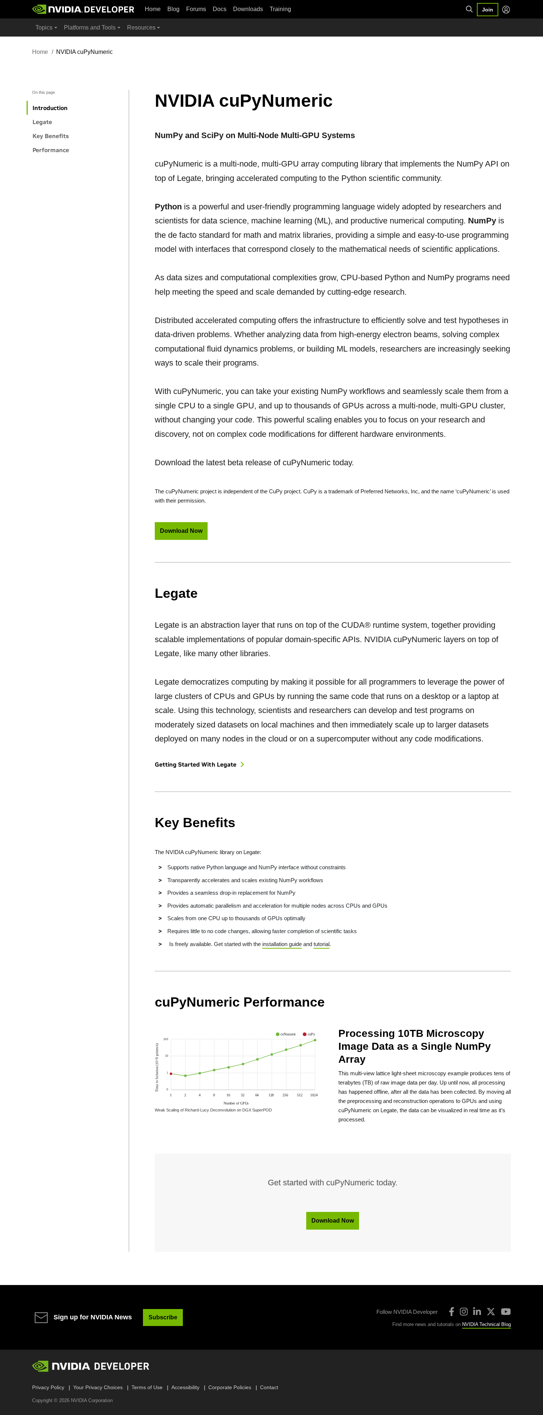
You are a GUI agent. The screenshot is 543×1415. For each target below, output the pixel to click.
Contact (269, 1387)
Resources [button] (141, 27)
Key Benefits (51, 136)
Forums (196, 9)
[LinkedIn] (477, 1311)
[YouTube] (506, 1311)
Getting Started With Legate (196, 764)
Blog (173, 9)
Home (153, 9)
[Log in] (506, 9)
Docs (219, 9)
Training (280, 9)
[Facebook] (451, 1311)
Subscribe (162, 1317)
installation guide (282, 944)
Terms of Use (147, 1387)
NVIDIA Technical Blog (486, 1324)
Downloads (248, 9)
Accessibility (185, 1387)
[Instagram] (464, 1311)
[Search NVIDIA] (469, 9)
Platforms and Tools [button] (90, 27)
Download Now (181, 531)
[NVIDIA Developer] (84, 9)
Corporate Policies (229, 1387)
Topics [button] (43, 27)
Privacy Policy (48, 1387)
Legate (42, 122)
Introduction (50, 108)
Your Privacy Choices (98, 1387)
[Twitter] (490, 1311)
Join (487, 10)
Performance (51, 150)
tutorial (321, 944)
